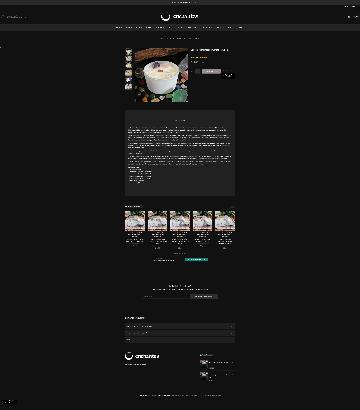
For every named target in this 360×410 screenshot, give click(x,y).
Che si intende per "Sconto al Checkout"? (140, 326)
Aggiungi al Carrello (211, 71)
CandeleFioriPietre (137, 233)
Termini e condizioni (191, 396)
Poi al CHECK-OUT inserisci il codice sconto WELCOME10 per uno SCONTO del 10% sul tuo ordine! (180, 289)
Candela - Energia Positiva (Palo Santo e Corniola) (202, 240)
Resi (128, 340)
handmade (135, 236)
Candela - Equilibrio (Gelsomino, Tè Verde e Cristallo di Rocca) (225, 242)
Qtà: (192, 71)
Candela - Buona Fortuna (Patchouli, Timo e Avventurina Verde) (157, 242)
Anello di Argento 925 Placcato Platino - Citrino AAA (221, 376)
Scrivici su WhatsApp (12, 16)
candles (130, 234)
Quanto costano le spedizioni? (137, 333)
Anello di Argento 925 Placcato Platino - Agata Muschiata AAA (221, 364)
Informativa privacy (178, 396)
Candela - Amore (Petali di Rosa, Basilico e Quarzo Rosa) (135, 240)
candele (129, 233)
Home (163, 38)
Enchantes (153, 396)
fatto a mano (137, 234)
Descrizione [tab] (180, 121)
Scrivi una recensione (196, 259)
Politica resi (202, 396)
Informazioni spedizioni (214, 396)
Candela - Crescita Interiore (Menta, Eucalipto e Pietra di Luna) (180, 242)
